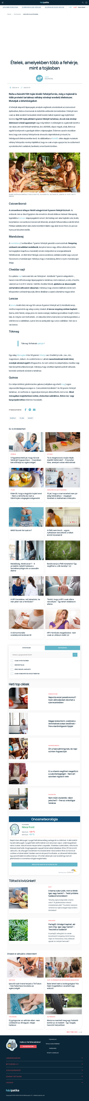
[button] (44, 1058)
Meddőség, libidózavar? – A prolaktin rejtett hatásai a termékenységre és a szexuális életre (25, 567)
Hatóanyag (62, 648)
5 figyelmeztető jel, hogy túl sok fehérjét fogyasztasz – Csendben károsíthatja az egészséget (26, 460)
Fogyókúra (13, 1017)
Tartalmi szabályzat (53, 1053)
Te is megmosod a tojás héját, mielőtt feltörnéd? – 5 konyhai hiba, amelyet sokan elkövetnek (61, 460)
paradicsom (52, 694)
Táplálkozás (17, 14)
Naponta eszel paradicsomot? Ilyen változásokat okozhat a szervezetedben (62, 700)
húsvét (30, 418)
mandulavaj (15, 243)
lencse (13, 305)
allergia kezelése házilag (54, 7)
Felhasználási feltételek (53, 1044)
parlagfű (51, 920)
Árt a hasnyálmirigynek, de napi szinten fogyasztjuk (62, 750)
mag (63, 384)
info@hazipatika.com (39, 1095)
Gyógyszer (26, 648)
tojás (22, 418)
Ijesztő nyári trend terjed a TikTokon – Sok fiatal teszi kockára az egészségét (25, 985)
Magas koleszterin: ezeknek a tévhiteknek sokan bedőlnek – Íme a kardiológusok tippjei (62, 723)
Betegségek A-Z (12, 1064)
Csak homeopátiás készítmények (27, 673)
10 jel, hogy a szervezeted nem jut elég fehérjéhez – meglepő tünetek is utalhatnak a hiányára (62, 495)
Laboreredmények (13, 1058)
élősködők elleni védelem (31, 7)
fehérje (43, 355)
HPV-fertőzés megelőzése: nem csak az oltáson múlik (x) (61, 634)
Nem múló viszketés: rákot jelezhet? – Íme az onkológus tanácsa (61, 800)
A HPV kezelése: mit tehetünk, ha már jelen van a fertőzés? (25, 600)
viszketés (52, 794)
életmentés (51, 1017)
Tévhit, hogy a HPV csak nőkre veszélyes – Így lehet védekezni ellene (61, 601)
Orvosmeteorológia (10, 7)
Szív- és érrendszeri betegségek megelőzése (63, 980)
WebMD (55, 138)
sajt (20, 276)
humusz (22, 218)
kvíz (50, 887)
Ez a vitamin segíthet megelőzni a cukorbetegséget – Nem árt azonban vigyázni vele (63, 774)
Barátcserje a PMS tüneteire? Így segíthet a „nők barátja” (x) (62, 565)
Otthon (49, 454)
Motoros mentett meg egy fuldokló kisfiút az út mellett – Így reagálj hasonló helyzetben (62, 1022)
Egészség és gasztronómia (57, 490)
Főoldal (9, 14)
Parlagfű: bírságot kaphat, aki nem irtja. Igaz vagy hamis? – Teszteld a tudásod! (61, 927)
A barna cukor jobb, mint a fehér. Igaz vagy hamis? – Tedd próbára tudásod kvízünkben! (63, 893)
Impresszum (53, 1039)
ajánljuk (40, 343)
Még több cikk (72, 1032)
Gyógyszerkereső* (13, 1070)
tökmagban (21, 355)
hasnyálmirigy (53, 745)
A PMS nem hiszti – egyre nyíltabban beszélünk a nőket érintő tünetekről (60, 532)
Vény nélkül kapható (23, 669)
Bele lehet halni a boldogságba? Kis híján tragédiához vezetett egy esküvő (63, 985)
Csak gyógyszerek (22, 660)
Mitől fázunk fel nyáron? (21, 530)
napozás (12, 980)
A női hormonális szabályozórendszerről (21, 634)
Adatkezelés (52, 1048)
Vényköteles (19, 665)
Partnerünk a (63, 872)
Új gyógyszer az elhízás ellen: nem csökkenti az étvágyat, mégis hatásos (24, 1022)
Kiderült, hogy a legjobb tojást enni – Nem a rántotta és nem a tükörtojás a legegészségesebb (26, 495)
